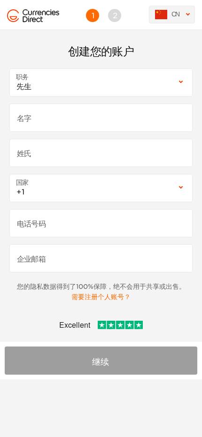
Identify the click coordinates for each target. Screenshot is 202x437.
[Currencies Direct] (13, 16)
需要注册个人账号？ (101, 297)
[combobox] (101, 82)
